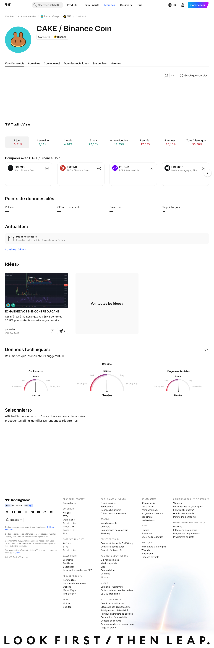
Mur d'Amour (147, 506)
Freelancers (147, 553)
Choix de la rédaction (152, 537)
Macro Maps (69, 590)
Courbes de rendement (75, 583)
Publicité (177, 526)
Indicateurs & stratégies (153, 546)
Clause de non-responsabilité (115, 606)
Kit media (105, 577)
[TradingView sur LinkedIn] (32, 512)
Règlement (146, 516)
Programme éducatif (183, 537)
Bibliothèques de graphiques (188, 506)
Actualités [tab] (34, 63)
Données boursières (111, 510)
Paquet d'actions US (111, 550)
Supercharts (69, 503)
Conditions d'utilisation (112, 603)
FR (174, 5)
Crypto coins (69, 523)
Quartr (17, 553)
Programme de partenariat (186, 533)
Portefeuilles (69, 580)
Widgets (177, 503)
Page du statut (108, 627)
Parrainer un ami (149, 510)
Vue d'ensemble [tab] (14, 63)
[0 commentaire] (53, 331)
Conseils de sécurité (111, 620)
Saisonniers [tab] (100, 63)
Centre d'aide (108, 570)
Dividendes (68, 566)
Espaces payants (150, 557)
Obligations (69, 519)
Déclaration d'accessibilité (114, 617)
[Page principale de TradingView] (8, 5)
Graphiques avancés (183, 513)
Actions (66, 512)
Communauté (91, 5)
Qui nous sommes (110, 559)
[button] (79, 5)
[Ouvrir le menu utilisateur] (183, 5)
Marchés (109, 5)
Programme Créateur (152, 513)
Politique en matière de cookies (117, 613)
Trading (145, 530)
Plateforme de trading (184, 516)
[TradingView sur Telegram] (38, 512)
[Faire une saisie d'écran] (167, 75)
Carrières (105, 573)
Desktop (67, 606)
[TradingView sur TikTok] (45, 512)
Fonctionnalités (108, 503)
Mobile (66, 603)
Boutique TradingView (112, 586)
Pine (65, 533)
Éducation (146, 533)
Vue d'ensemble (109, 523)
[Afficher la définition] (15, 207)
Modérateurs (147, 520)
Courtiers (126, 5)
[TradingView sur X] (7, 512)
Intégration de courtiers (185, 530)
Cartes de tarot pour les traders (117, 590)
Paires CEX (68, 526)
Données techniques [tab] (76, 63)
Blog (103, 566)
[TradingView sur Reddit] (51, 512)
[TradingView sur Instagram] (26, 512)
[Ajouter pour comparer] (47, 168)
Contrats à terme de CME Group (117, 543)
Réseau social (148, 503)
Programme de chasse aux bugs (117, 624)
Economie (68, 559)
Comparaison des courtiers (114, 530)
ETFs (65, 516)
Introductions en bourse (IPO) (78, 570)
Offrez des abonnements (113, 513)
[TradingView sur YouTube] (20, 512)
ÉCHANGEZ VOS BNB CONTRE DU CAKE (32, 311)
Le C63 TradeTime (110, 593)
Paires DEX (68, 530)
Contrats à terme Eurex (112, 546)
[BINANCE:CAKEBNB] (8, 305)
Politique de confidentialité (114, 610)
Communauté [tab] (52, 63)
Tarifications (107, 506)
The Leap (105, 533)
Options (67, 586)
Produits (72, 5)
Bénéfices (68, 563)
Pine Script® (69, 593)
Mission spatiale (109, 563)
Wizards (145, 550)
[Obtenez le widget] (173, 75)
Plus (139, 5)
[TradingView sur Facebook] (13, 512)
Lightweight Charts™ (183, 510)
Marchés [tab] (115, 63)
